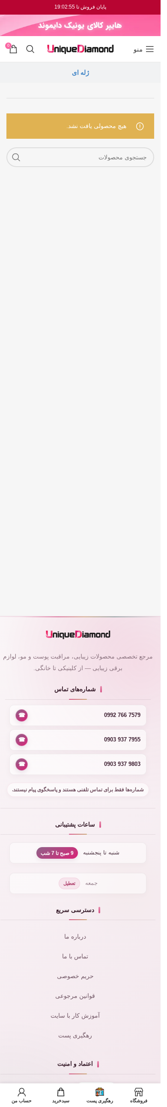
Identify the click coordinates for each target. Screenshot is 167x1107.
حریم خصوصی (75, 976)
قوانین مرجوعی (75, 996)
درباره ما (75, 936)
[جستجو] (30, 49)
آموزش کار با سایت (75, 1015)
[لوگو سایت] (80, 48)
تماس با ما (75, 956)
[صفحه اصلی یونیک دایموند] (78, 634)
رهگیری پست (75, 1035)
